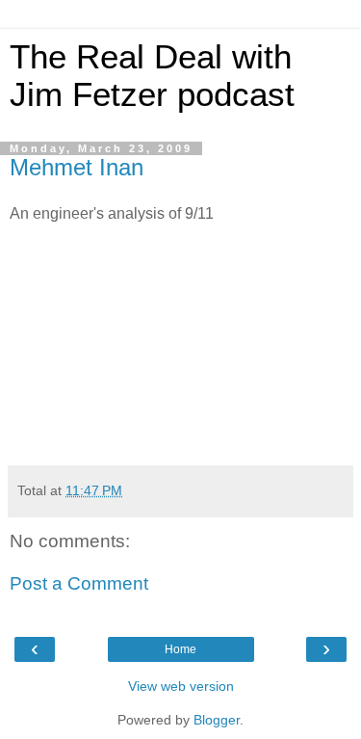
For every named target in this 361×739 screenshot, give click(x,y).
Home (180, 649)
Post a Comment (79, 583)
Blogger (216, 719)
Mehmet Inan (76, 167)
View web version (181, 686)
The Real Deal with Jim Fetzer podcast (152, 76)
